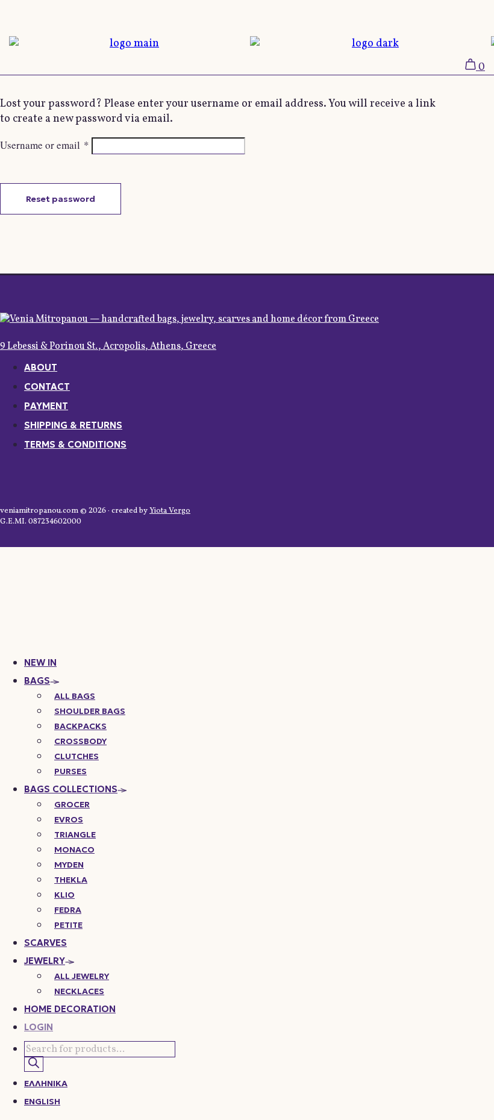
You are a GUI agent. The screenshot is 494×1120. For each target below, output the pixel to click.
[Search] (33, 1064)
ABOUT (40, 367)
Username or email (44, 145)
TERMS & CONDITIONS (75, 444)
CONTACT (47, 386)
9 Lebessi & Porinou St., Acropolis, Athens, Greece (108, 346)
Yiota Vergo (169, 510)
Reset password (60, 198)
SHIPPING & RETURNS (73, 425)
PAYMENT (46, 405)
